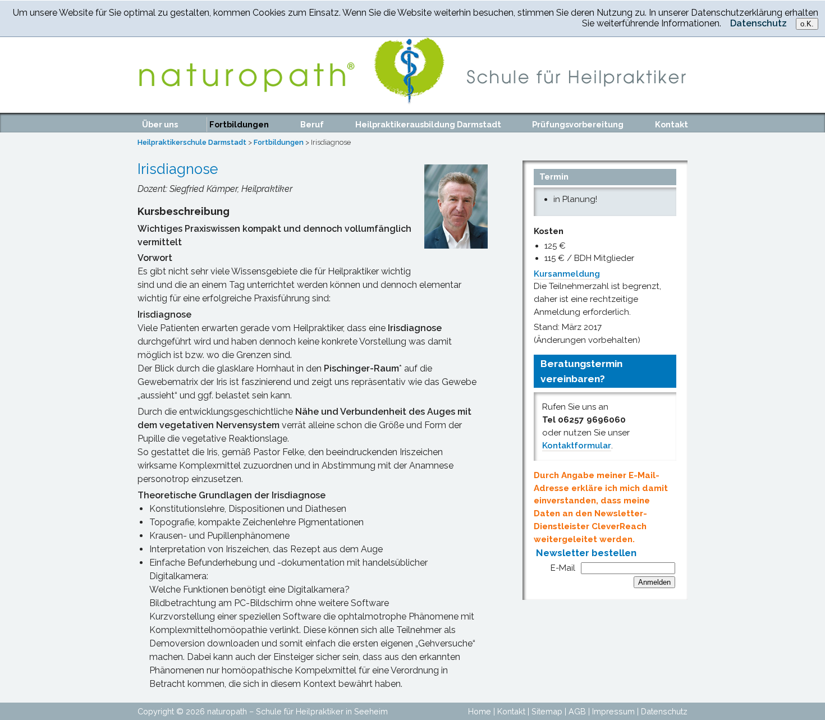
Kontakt (671, 124)
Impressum (613, 711)
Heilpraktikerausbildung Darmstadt (428, 124)
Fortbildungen (239, 124)
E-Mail (563, 568)
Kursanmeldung (567, 274)
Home (479, 711)
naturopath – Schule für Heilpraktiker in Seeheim (297, 711)
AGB (577, 711)
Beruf (312, 124)
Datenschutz (664, 711)
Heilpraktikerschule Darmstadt (192, 142)
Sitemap (546, 711)
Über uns (160, 124)
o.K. (807, 24)
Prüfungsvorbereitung (578, 124)
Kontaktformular (576, 446)
